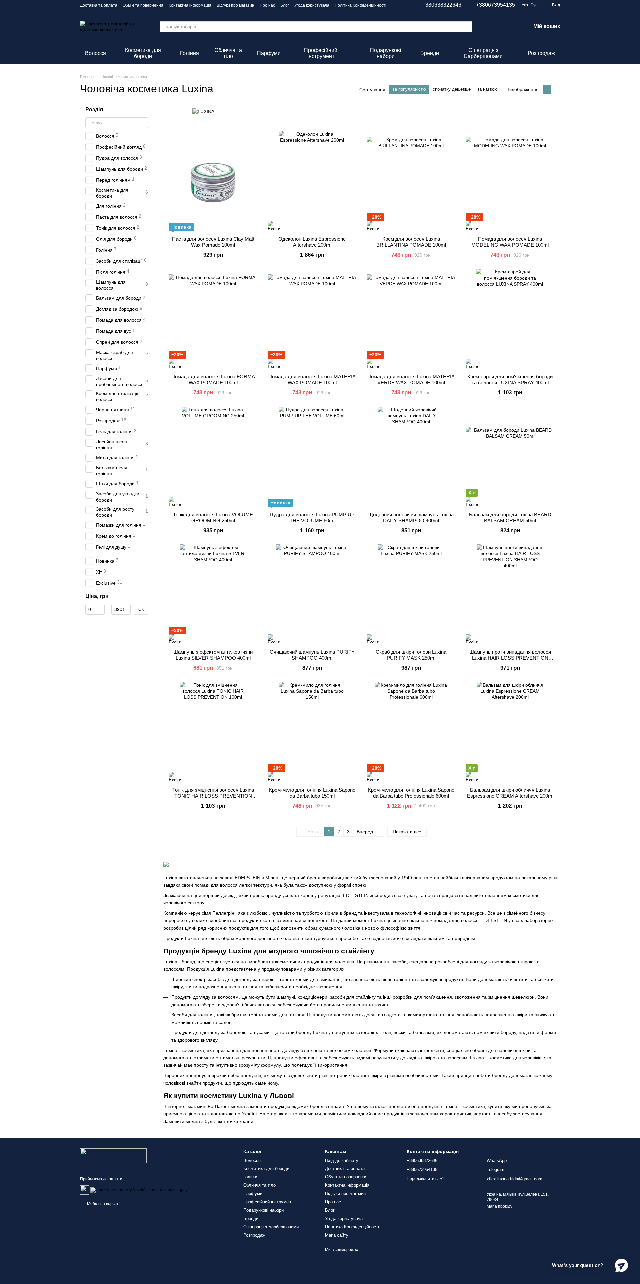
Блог (284, 5)
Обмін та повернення (143, 5)
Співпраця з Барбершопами (483, 53)
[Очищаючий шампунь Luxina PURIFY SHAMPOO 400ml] (312, 594)
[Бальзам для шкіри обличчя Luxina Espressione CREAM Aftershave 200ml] (510, 732)
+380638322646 (441, 5)
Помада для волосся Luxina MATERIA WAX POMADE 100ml (312, 379)
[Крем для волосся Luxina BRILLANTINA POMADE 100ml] (411, 181)
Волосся (95, 53)
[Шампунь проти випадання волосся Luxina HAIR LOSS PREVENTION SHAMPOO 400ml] (510, 594)
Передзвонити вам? (426, 1178)
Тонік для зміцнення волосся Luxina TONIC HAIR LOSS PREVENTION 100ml (213, 796)
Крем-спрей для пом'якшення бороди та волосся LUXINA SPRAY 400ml (510, 379)
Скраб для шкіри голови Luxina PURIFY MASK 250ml (411, 655)
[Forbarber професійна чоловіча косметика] (113, 1155)
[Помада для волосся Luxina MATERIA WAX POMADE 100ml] (312, 319)
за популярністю (409, 89)
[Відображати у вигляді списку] (555, 89)
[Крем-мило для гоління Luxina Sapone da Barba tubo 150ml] (312, 732)
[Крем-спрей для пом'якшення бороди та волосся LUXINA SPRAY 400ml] (510, 319)
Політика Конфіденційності (360, 5)
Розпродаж (541, 53)
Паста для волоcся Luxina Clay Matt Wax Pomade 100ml (213, 242)
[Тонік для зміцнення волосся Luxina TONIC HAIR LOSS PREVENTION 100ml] (213, 732)
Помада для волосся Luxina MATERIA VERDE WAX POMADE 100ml (411, 379)
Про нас (267, 5)
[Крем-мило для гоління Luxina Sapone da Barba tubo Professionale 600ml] (411, 732)
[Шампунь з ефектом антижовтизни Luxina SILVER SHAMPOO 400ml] (213, 594)
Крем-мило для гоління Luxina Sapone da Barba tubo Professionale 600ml (411, 793)
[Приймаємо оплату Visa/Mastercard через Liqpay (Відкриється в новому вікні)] (139, 1189)
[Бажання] (508, 26)
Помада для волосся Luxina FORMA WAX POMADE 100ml (213, 379)
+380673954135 (495, 5)
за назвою (487, 89)
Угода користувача (311, 5)
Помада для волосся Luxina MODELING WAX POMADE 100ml (510, 242)
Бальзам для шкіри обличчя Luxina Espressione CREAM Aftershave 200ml (510, 793)
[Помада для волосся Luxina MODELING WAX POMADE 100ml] (510, 181)
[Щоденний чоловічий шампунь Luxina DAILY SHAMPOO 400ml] (411, 457)
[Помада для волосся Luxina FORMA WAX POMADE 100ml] (213, 319)
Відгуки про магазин (235, 5)
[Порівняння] (490, 26)
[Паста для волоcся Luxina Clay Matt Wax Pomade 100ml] (213, 181)
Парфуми (269, 53)
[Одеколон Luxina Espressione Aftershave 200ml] (312, 181)
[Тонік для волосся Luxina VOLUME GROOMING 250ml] (213, 457)
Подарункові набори (385, 53)
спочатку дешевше (452, 89)
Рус (534, 5)
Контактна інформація (190, 5)
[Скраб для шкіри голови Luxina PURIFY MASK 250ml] (411, 594)
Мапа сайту (336, 1235)
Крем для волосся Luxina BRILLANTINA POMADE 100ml (411, 242)
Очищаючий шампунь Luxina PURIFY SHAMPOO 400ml (312, 655)
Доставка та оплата (98, 5)
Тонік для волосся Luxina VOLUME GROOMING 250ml (213, 517)
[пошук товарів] (466, 26)
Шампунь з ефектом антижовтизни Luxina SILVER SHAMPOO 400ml (213, 655)
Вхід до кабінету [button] (341, 1160)
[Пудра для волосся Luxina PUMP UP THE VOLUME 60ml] (312, 457)
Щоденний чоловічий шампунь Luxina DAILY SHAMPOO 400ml (411, 517)
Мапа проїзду (499, 1206)
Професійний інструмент (320, 53)
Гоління (189, 53)
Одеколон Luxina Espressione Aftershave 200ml (312, 242)
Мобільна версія (102, 1203)
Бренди (429, 53)
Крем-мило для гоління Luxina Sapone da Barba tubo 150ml (312, 793)
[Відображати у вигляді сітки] (547, 89)
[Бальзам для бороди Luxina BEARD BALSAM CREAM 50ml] (510, 457)
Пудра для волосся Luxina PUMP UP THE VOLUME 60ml (312, 517)
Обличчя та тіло (228, 53)
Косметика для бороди (143, 53)
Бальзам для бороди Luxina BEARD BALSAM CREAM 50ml (510, 517)
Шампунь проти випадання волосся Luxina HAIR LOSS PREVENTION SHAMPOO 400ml (510, 658)
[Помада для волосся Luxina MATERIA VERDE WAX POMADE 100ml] (411, 319)
